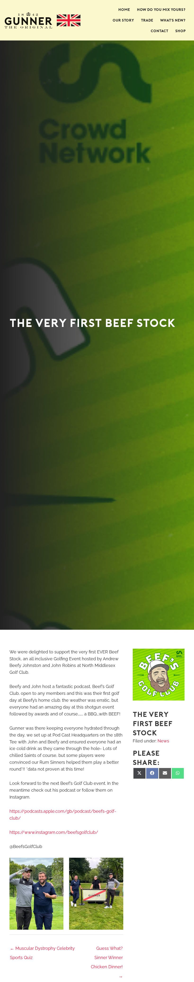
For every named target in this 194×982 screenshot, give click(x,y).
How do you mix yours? (161, 10)
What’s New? (173, 20)
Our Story (123, 20)
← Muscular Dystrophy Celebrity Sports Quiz (42, 950)
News (163, 740)
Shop (180, 31)
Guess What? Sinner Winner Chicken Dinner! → (107, 950)
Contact (159, 31)
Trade (147, 20)
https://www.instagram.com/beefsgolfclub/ (53, 832)
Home (124, 10)
